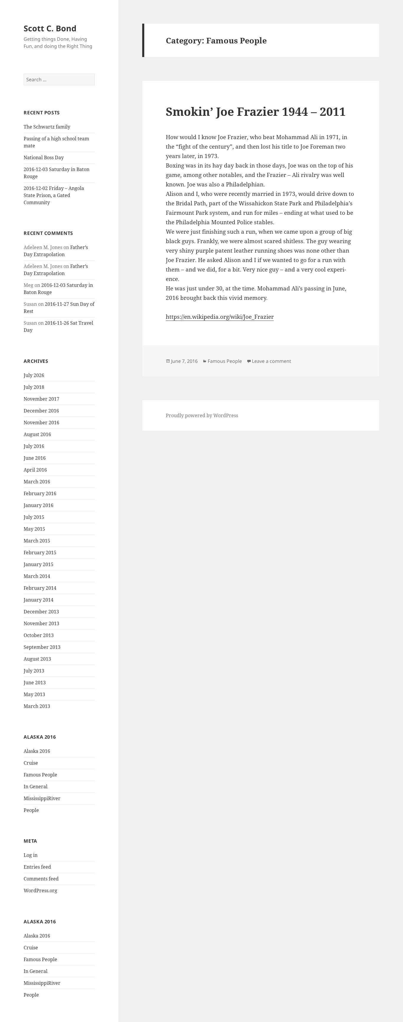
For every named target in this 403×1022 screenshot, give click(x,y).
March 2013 (37, 706)
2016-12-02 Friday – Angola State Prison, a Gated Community (54, 195)
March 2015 (37, 540)
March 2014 (37, 576)
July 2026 (34, 375)
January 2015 (38, 564)
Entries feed (37, 867)
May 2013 (34, 694)
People (31, 810)
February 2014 (40, 588)
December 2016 (41, 410)
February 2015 (40, 552)
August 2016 (37, 434)
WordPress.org (40, 890)
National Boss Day (44, 157)
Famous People (40, 774)
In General (35, 786)
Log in (30, 855)
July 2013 (34, 670)
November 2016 (41, 422)
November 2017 (41, 399)
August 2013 (37, 659)
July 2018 (34, 387)
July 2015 (34, 517)
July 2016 (34, 446)
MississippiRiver (42, 798)
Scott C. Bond (50, 28)
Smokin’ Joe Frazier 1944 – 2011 (256, 111)
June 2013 (35, 682)
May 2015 (34, 529)
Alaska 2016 (37, 751)
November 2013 (41, 623)
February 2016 (40, 493)
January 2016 (38, 505)
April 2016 (35, 470)
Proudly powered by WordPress (202, 415)
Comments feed (41, 878)
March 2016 (37, 481)
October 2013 (39, 635)
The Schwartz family (47, 127)
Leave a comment (271, 361)
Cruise (31, 763)
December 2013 (41, 611)
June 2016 (35, 458)
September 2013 (42, 647)
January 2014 (38, 600)
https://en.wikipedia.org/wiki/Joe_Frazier (220, 317)
